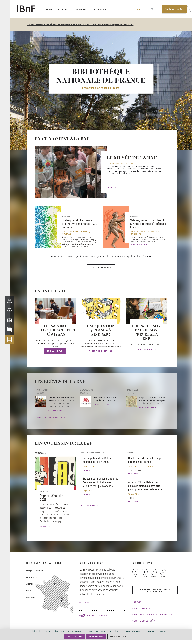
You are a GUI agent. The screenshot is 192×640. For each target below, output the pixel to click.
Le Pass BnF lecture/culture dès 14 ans (58, 330)
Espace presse (140, 608)
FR (152, 9)
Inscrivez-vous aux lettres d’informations (155, 590)
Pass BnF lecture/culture (50, 340)
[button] (9, 310)
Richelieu (30, 577)
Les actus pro (88, 505)
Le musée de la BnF (132, 158)
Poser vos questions (101, 351)
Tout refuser (96, 636)
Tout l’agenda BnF (101, 267)
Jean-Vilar (30, 597)
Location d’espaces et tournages (151, 614)
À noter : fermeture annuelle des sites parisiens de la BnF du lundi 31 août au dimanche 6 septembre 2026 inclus (80, 24)
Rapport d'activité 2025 (51, 497)
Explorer (81, 9)
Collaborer (100, 9)
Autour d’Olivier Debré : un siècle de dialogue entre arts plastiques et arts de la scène (145, 485)
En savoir (112, 188)
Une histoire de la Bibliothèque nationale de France (145, 460)
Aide (139, 9)
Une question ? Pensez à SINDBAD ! (101, 330)
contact (137, 602)
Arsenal (29, 584)
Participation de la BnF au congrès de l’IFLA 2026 (97, 460)
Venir (49, 9)
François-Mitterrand (34, 570)
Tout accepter (74, 636)
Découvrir (64, 9)
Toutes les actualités (49, 417)
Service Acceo (140, 621)
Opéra (28, 590)
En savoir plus (137, 245)
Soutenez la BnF (174, 9)
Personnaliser (118, 636)
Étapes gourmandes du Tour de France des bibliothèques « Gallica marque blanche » (100, 482)
